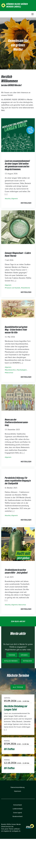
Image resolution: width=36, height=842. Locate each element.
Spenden (24, 655)
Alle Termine (18, 687)
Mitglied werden (11, 661)
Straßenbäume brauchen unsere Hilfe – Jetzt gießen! (16, 571)
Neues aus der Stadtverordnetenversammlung (16, 422)
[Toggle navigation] (32, 14)
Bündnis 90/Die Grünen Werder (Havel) (17, 5)
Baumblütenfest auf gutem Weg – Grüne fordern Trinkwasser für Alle (16, 330)
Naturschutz (9, 373)
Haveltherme (26, 288)
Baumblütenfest (11, 370)
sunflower (17, 829)
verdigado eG (16, 831)
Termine (11, 655)
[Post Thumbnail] (18, 135)
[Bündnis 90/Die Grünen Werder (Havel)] (3, 5)
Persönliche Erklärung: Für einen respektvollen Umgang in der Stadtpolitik (18, 480)
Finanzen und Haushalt (13, 288)
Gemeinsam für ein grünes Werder (18, 44)
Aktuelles (8, 198)
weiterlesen (26, 203)
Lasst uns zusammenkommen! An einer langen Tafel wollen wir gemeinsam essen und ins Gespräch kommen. (17, 165)
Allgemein (14, 198)
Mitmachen (27, 661)
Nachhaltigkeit (22, 370)
